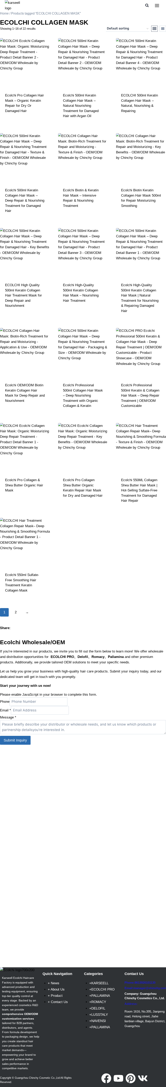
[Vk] (143, 1078)
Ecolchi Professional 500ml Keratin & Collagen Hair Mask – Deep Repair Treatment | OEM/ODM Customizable (140, 395)
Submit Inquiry (15, 740)
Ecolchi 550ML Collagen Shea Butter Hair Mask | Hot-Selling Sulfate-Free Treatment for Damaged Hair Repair (139, 490)
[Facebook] (106, 1078)
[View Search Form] (147, 5)
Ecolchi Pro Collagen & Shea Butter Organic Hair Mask (24, 485)
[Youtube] (118, 1078)
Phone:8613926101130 (140, 982)
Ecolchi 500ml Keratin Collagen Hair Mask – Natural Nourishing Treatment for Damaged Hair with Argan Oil (81, 105)
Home (4, 13)
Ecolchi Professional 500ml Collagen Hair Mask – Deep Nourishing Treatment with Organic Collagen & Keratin (83, 395)
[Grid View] (154, 29)
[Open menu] (157, 5)
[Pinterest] (131, 1078)
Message (8, 717)
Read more (25, 122)
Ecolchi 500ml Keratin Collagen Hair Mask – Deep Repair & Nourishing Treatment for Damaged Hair (24, 200)
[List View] (163, 29)
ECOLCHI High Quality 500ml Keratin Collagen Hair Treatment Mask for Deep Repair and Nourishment (23, 295)
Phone (5, 702)
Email (5, 710)
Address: (131, 1003)
